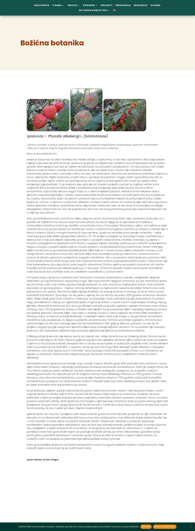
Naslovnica (41, 5)
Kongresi (89, 5)
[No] (191, 526)
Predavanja (123, 5)
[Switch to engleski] (114, 11)
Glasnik (156, 5)
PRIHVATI (146, 526)
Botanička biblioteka (93, 10)
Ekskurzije (140, 5)
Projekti (106, 5)
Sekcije (72, 5)
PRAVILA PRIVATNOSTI (164, 526)
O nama (57, 5)
